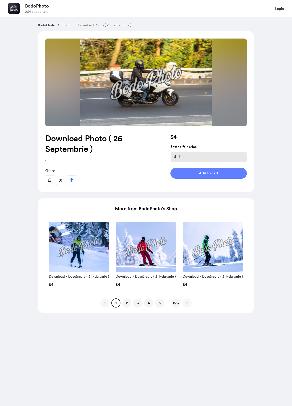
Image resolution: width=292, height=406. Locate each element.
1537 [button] (176, 303)
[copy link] (49, 179)
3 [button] (138, 303)
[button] (79, 255)
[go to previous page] (105, 303)
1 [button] (116, 303)
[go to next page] (187, 303)
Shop (66, 25)
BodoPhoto (37, 6)
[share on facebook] (71, 179)
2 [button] (127, 303)
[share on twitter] (60, 180)
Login (279, 9)
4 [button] (149, 303)
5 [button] (160, 303)
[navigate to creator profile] (14, 8)
